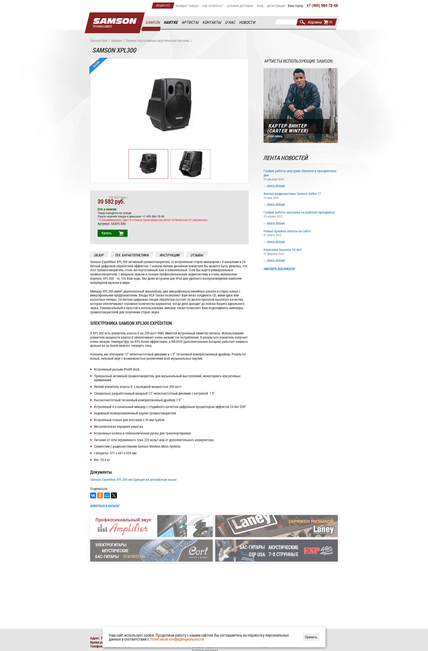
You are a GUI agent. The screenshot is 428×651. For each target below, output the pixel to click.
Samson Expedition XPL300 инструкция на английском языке (133, 479)
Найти (302, 22)
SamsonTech (98, 41)
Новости (247, 22)
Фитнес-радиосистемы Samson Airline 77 (292, 195)
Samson (153, 22)
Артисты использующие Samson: (298, 61)
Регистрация (276, 5)
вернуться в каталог (104, 505)
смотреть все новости (279, 268)
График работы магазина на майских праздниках (299, 214)
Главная (115, 23)
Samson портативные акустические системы (158, 41)
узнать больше (276, 185)
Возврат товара (187, 5)
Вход (260, 5)
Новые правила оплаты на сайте (287, 233)
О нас (230, 22)
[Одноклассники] (100, 495)
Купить (107, 233)
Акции (163, 4)
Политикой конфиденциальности (177, 639)
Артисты (190, 22)
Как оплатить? (212, 5)
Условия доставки (240, 5)
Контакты (212, 22)
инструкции (169, 255)
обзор (99, 255)
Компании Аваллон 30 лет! (283, 251)
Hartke (171, 22)
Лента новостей (286, 158)
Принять (311, 637)
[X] (114, 495)
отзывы (197, 255)
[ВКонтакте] (93, 495)
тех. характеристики (131, 255)
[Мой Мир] (107, 495)
